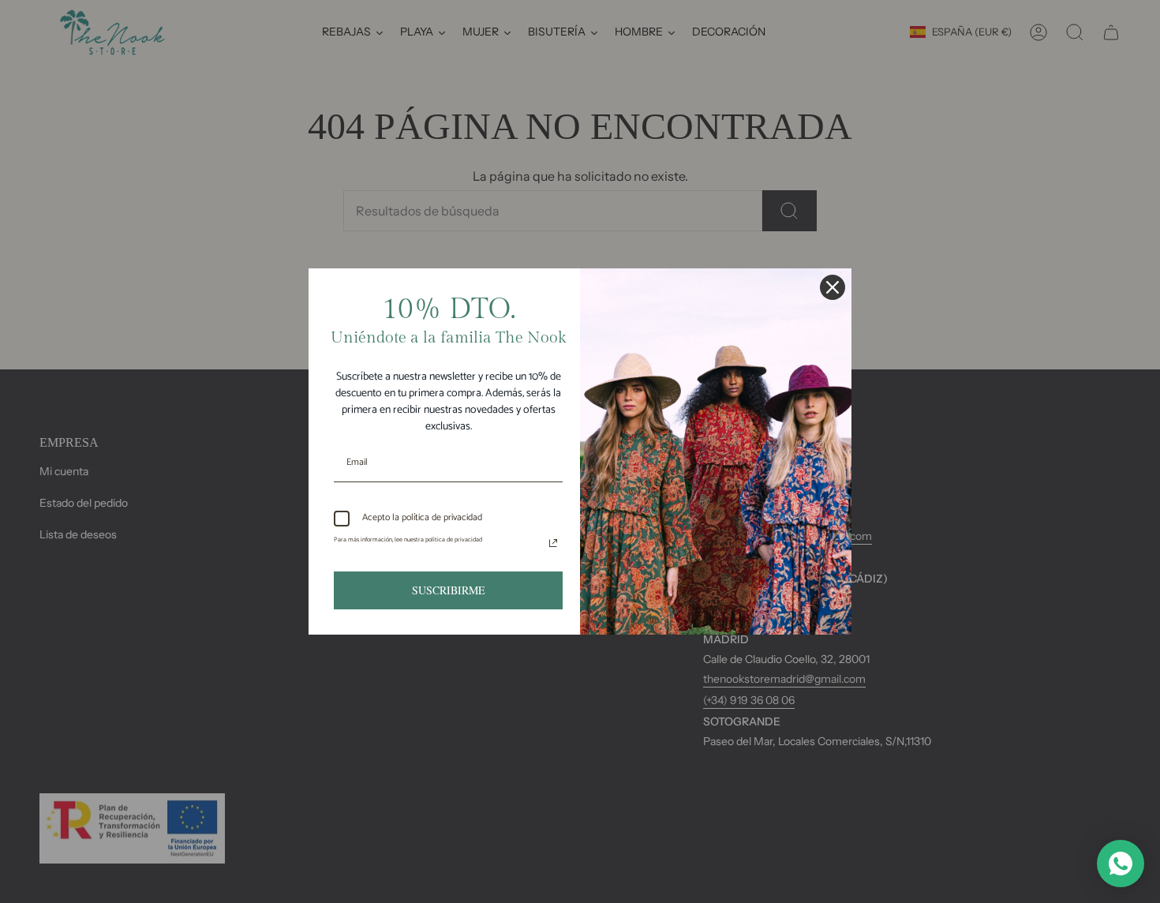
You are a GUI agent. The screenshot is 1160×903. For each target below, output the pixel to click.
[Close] (832, 287)
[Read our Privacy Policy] (553, 543)
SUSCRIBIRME (448, 590)
